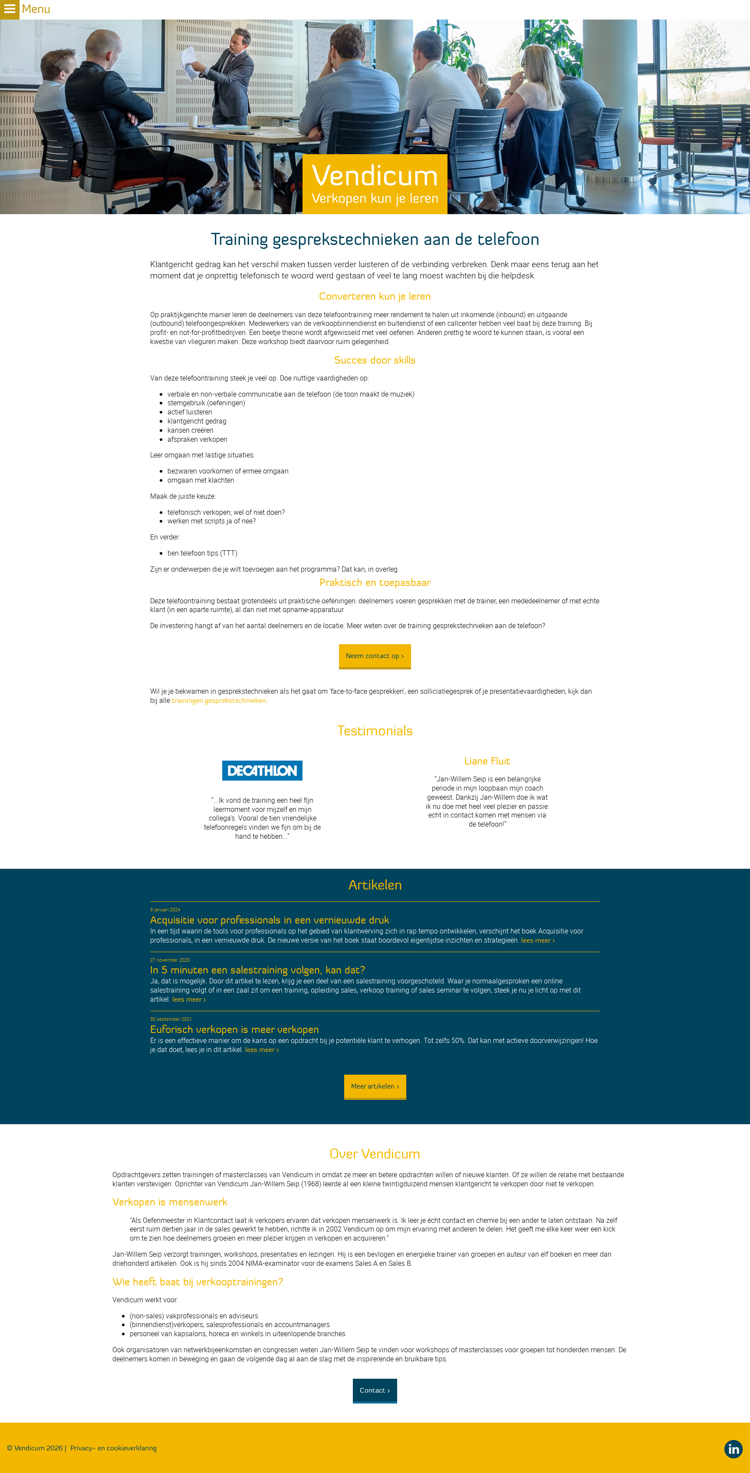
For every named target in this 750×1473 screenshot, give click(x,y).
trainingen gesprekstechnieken (219, 700)
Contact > (375, 1390)
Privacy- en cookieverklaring (113, 1447)
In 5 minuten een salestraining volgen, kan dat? (257, 969)
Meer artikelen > (375, 1086)
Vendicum (375, 182)
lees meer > (538, 940)
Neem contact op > (375, 655)
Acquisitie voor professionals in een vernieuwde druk (269, 920)
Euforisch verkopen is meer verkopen (234, 1029)
